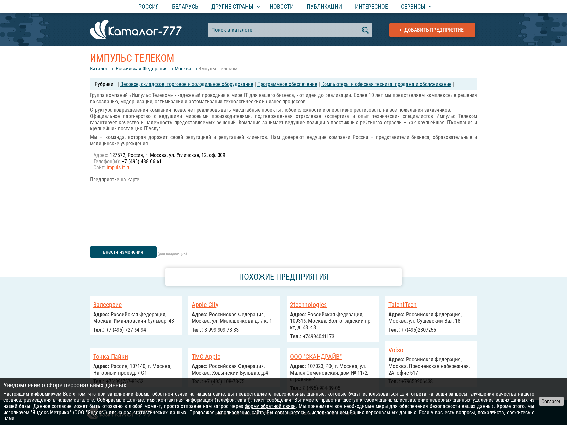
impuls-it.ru (119, 167)
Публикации (324, 6)
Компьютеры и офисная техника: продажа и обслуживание (386, 84)
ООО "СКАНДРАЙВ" (316, 356)
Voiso (395, 350)
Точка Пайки (110, 356)
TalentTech (402, 305)
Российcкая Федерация (142, 69)
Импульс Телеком (217, 69)
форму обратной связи (270, 406)
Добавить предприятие (434, 30)
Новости (282, 6)
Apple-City (205, 305)
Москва (183, 69)
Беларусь (185, 6)
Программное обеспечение (287, 84)
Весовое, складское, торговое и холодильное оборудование (186, 84)
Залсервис (107, 305)
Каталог (99, 69)
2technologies (308, 305)
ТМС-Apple (206, 356)
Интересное (371, 6)
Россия (148, 6)
